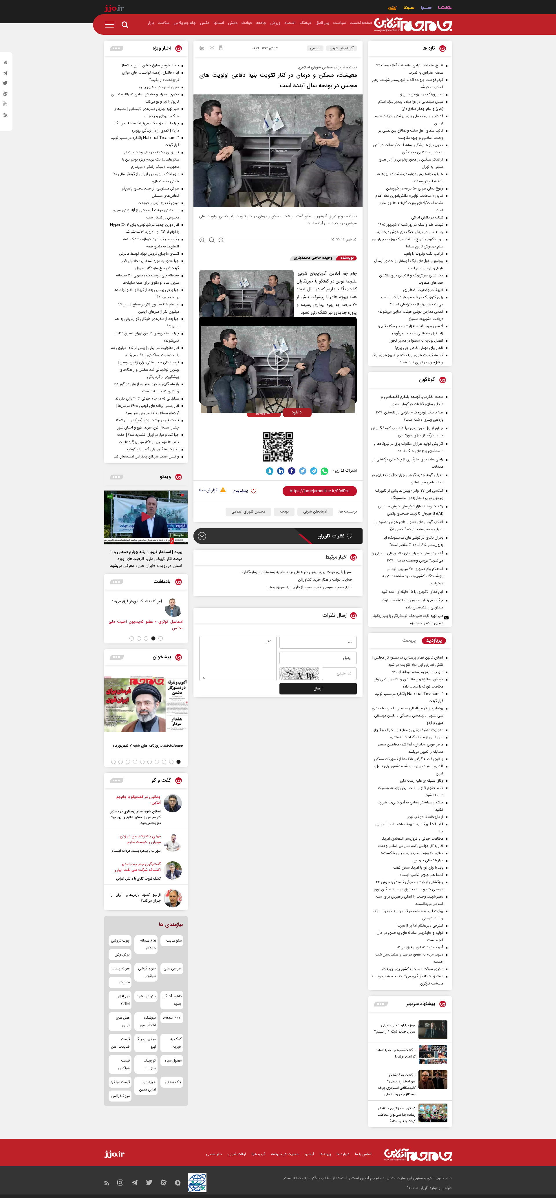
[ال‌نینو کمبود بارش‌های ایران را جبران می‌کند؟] (173, 898)
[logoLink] (413, 24)
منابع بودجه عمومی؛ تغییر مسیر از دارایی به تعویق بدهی (309, 587)
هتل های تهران (123, 1022)
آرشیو (309, 1154)
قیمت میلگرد (120, 1082)
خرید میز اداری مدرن (147, 1086)
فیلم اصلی (286, 424)
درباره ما (343, 1154)
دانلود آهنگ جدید (173, 1000)
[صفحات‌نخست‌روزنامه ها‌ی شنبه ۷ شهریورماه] (146, 704)
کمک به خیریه (176, 1043)
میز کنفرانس (120, 1096)
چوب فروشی (120, 941)
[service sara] (426, 9)
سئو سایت (174, 941)
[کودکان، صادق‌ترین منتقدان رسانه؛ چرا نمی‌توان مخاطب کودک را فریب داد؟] (431, 1114)
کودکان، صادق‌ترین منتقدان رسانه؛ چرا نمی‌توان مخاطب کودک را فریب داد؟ (397, 1115)
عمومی (315, 48)
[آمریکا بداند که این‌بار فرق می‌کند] (174, 607)
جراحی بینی (173, 968)
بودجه (284, 511)
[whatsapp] (324, 471)
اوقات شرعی (237, 1154)
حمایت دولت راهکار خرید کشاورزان (325, 580)
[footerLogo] (418, 1155)
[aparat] (5, 95)
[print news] (202, 48)
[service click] (392, 9)
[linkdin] (280, 471)
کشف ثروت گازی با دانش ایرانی (138, 879)
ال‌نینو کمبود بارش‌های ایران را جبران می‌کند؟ (136, 898)
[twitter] (5, 85)
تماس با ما (363, 1154)
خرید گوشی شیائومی (147, 972)
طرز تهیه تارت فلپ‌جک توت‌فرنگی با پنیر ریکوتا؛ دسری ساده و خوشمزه (407, 619)
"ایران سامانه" (417, 1188)
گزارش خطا (208, 490)
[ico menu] (111, 24)
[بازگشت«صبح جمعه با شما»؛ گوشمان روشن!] (431, 1054)
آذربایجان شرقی (342, 48)
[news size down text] (221, 241)
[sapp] (5, 106)
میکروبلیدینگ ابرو (146, 1043)
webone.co (172, 1018)
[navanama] (445, 9)
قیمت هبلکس (124, 1064)
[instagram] (5, 64)
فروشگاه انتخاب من (148, 1022)
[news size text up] (202, 241)
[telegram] (5, 74)
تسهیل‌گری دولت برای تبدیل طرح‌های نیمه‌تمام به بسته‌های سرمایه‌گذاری (296, 572)
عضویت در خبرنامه (285, 1154)
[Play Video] (278, 359)
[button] (160, 638)
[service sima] (409, 9)
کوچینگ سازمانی (150, 1064)
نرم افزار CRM (124, 1000)
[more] (381, 1004)
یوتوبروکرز (123, 954)
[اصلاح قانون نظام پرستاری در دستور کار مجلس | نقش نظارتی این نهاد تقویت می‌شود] (173, 810)
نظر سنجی (214, 1154)
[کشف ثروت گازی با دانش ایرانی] (173, 871)
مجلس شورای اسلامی (248, 511)
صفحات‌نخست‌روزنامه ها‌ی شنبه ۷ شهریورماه (148, 746)
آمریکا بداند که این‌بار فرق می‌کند (136, 601)
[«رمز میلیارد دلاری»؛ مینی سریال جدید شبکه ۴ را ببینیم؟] (431, 1029)
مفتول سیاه (173, 1060)
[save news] (221, 48)
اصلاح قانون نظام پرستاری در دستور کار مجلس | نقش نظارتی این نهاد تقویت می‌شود (136, 817)
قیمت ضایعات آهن (120, 1043)
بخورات (124, 982)
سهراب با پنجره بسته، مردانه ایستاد (136, 851)
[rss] (5, 116)
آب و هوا (258, 1154)
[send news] (212, 48)
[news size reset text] (212, 241)
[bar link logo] (114, 9)
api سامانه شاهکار (148, 944)
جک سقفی (173, 1082)
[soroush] (269, 471)
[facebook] (291, 471)
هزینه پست (121, 968)
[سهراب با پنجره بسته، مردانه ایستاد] (173, 844)
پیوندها (325, 1154)
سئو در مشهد (146, 996)
